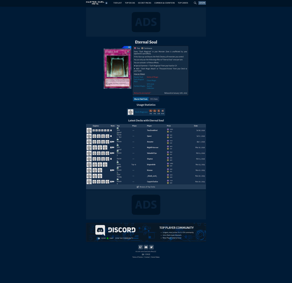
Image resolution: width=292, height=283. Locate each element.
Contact (147, 257)
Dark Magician (141, 112)
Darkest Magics (139, 86)
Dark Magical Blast (139, 80)
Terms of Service (137, 257)
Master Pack (138, 77)
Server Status (155, 257)
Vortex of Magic (152, 77)
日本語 (147, 254)
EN (143, 254)
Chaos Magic (151, 80)
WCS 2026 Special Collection (150, 86)
